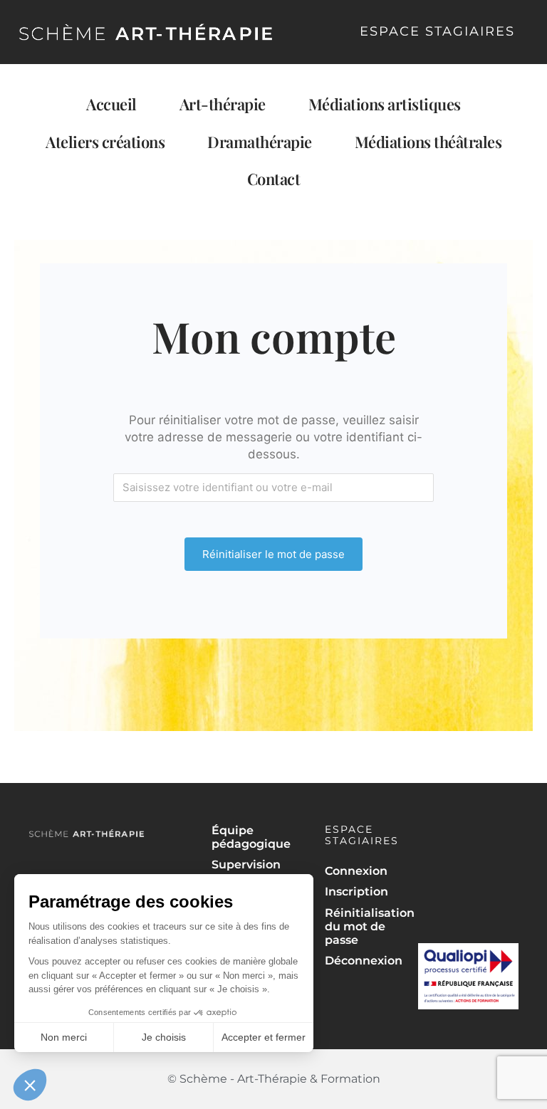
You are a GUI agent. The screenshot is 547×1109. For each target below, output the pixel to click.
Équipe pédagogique (251, 837)
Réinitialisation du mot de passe (365, 926)
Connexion (356, 871)
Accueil (111, 104)
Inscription (356, 891)
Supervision (246, 864)
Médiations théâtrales (428, 141)
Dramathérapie (259, 141)
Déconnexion (363, 960)
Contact (274, 178)
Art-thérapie (222, 104)
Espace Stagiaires (437, 31)
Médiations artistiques (384, 104)
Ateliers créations (105, 141)
